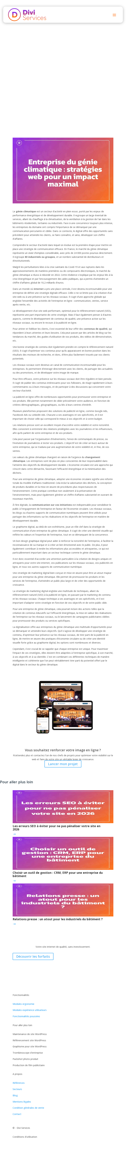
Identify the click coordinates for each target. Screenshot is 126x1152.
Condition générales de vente (28, 1107)
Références (19, 1082)
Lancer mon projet (63, 764)
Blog (15, 1095)
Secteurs (17, 1089)
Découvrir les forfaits (33, 956)
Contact (17, 1114)
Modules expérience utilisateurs (30, 1010)
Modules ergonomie (23, 1003)
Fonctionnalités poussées (26, 1016)
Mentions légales (22, 1101)
